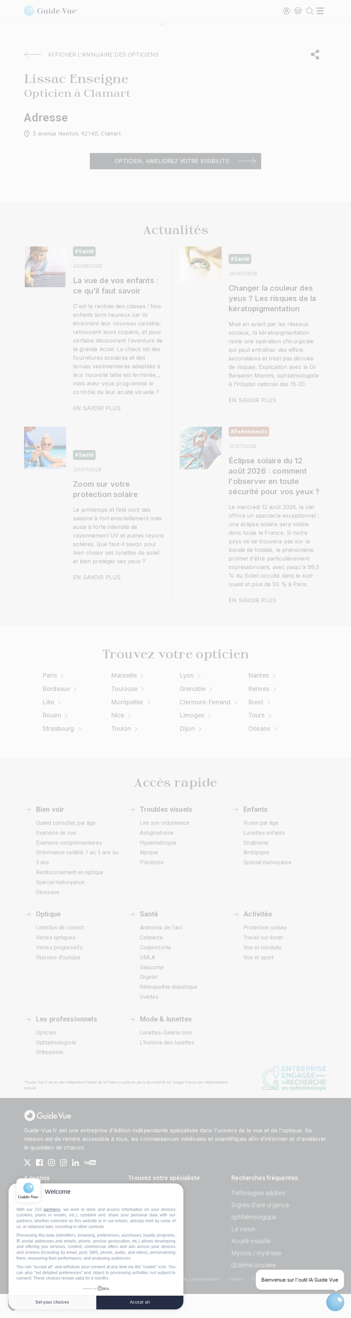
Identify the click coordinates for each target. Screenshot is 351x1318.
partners (52, 1209)
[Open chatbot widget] (335, 1302)
